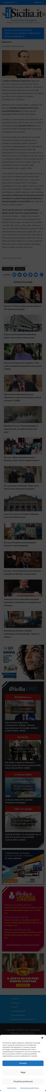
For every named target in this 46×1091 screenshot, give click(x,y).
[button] (42, 1038)
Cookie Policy (12, 1088)
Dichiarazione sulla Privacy (29, 1088)
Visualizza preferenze (23, 1081)
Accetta (23, 1063)
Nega (23, 1072)
